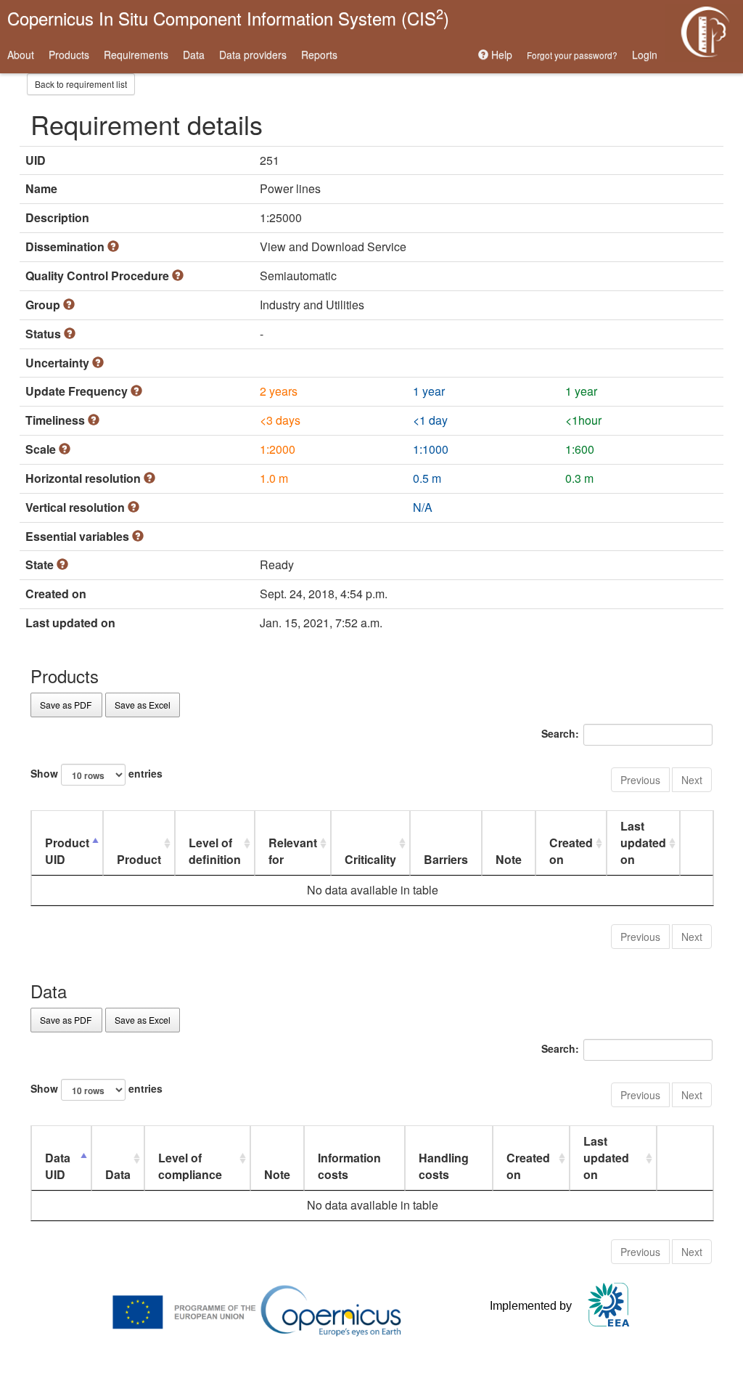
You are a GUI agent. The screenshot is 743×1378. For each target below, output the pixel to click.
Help (500, 54)
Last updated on (643, 843)
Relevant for (292, 851)
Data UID (57, 1166)
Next (691, 779)
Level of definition (215, 851)
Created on (571, 851)
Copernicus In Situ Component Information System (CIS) (228, 17)
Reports (319, 54)
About (20, 54)
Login (644, 54)
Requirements (136, 54)
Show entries (96, 773)
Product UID (67, 851)
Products (69, 54)
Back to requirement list (81, 84)
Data (194, 54)
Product (139, 859)
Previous (640, 779)
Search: (560, 733)
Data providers (253, 54)
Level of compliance (190, 1166)
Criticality (370, 859)
